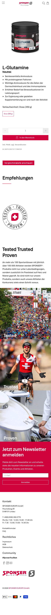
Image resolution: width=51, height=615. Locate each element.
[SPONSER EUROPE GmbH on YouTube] (10, 564)
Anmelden (25, 482)
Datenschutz (7, 547)
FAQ (4, 531)
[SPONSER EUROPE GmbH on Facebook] (3, 564)
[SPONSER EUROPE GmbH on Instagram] (7, 564)
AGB (4, 544)
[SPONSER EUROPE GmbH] (25, 3)
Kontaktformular (9, 528)
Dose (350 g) (8, 114)
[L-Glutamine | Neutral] (25, 34)
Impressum (7, 542)
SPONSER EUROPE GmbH (19, 588)
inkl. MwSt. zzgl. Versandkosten (14, 145)
